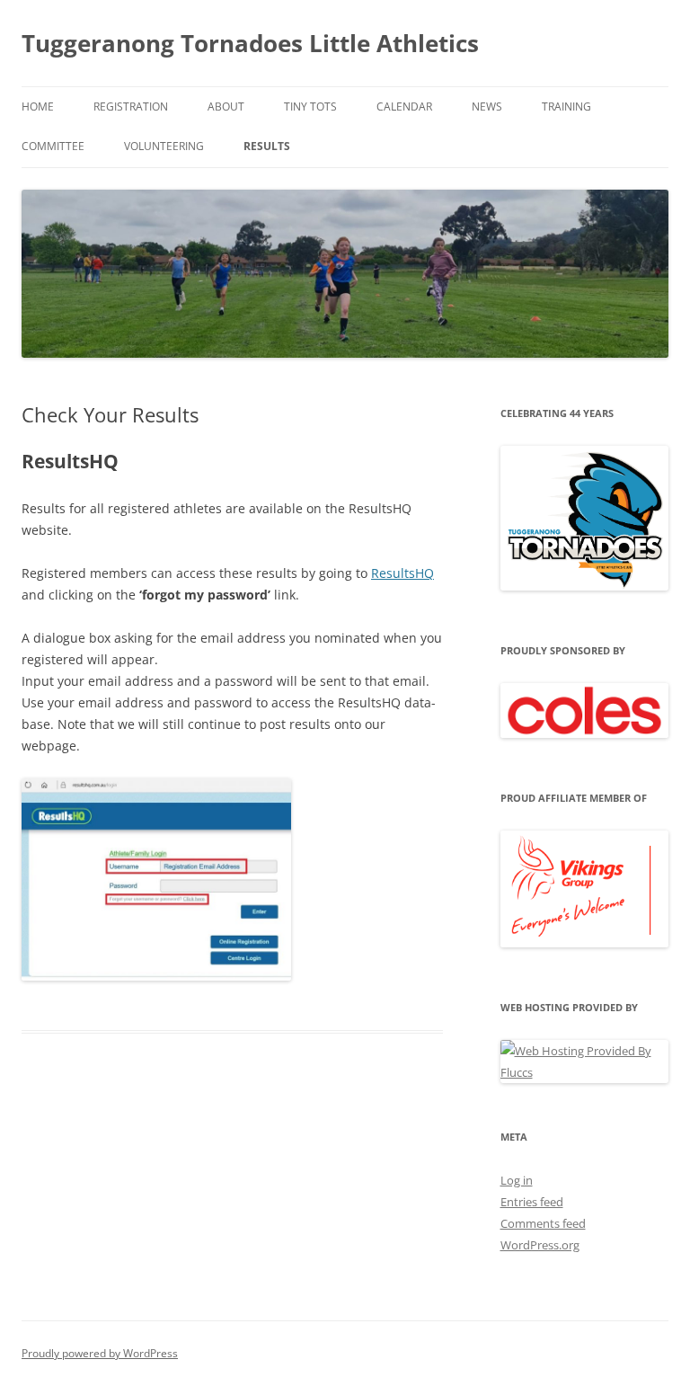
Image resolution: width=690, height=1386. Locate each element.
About (226, 106)
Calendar (404, 106)
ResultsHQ (402, 573)
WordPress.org (539, 1245)
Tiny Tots (310, 106)
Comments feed (543, 1223)
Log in (516, 1180)
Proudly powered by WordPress (100, 1353)
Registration (130, 106)
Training (566, 106)
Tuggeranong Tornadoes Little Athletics (250, 43)
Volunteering (164, 146)
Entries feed (531, 1202)
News (487, 106)
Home (38, 106)
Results (266, 146)
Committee (53, 146)
